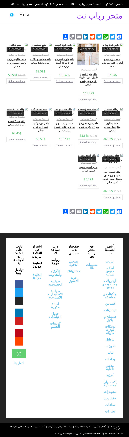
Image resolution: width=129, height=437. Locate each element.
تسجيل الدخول (73, 263)
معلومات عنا (92, 266)
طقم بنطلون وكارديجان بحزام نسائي (112, 127)
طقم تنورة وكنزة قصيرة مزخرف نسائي (40, 127)
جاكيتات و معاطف (110, 295)
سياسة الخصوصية (55, 282)
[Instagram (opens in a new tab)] (22, 4)
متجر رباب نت (99, 15)
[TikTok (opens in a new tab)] (36, 4)
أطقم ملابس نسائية (112, 54)
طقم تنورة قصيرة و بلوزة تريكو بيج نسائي (88, 125)
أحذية (110, 375)
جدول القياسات (55, 315)
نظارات (110, 411)
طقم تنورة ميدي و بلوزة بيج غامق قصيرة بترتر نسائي (64, 127)
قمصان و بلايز (110, 318)
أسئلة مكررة (55, 305)
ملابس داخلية (110, 367)
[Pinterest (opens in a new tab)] (18, 4)
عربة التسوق (74, 279)
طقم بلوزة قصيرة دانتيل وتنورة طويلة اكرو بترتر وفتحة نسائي (88, 79)
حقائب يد (110, 398)
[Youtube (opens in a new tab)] (32, 4)
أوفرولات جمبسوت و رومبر (110, 284)
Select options (112, 81)
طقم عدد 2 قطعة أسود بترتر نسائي (16, 122)
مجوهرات (110, 392)
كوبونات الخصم (55, 325)
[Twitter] (19, 292)
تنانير (110, 352)
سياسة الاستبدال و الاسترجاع (55, 294)
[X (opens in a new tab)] (8, 4)
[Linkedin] (19, 313)
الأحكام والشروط (55, 273)
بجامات (110, 359)
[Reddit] (19, 341)
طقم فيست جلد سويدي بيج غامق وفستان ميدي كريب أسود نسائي (112, 177)
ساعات (110, 405)
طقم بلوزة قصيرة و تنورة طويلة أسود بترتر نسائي (64, 63)
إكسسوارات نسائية (110, 383)
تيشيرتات (110, 310)
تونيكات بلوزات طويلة (110, 330)
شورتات (110, 346)
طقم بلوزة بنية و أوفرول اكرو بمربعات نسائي (112, 63)
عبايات (110, 261)
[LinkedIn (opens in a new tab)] (27, 4)
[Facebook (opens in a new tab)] (13, 4)
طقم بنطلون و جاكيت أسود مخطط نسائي (40, 61)
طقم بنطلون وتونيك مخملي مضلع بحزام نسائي (17, 63)
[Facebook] (19, 284)
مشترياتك (73, 271)
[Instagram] (19, 301)
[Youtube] (19, 321)
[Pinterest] (19, 333)
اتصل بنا (19, 363)
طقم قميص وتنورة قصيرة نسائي (88, 168)
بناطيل (110, 339)
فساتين (110, 304)
